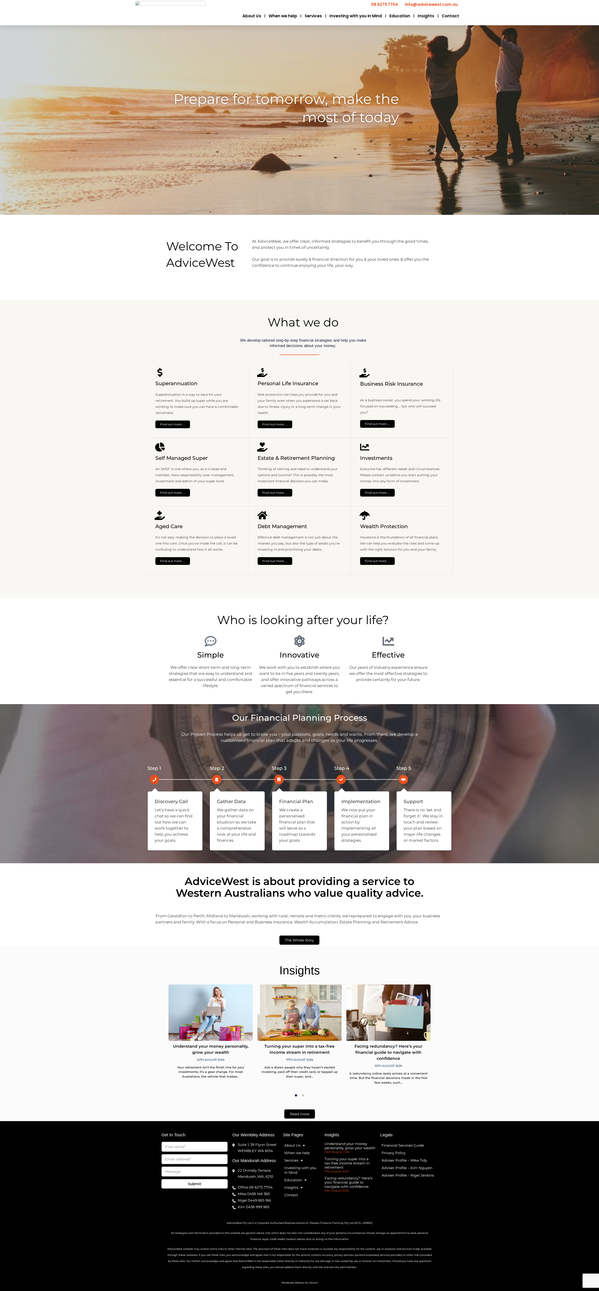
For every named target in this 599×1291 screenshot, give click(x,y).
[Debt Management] (262, 515)
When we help (283, 16)
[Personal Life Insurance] (262, 372)
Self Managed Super (181, 458)
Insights (426, 16)
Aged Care (169, 526)
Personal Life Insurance (288, 383)
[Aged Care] (159, 515)
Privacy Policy (393, 1153)
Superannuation (176, 383)
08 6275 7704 (384, 4)
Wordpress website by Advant (299, 1282)
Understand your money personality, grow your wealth (350, 1145)
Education (399, 16)
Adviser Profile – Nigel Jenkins (408, 1175)
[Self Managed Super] (159, 447)
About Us (251, 16)
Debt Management (282, 526)
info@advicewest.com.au (431, 4)
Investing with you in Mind (355, 16)
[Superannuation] (159, 372)
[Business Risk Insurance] (364, 372)
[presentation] (296, 1095)
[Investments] (364, 447)
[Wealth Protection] (364, 515)
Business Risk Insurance (391, 384)
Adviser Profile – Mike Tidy (404, 1160)
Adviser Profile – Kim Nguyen (407, 1168)
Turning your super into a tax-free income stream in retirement (347, 1163)
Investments (376, 458)
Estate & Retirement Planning (296, 458)
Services (313, 16)
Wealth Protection (384, 526)
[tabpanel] (210, 1034)
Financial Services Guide (403, 1145)
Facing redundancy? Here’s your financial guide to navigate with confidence (388, 1052)
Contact (450, 16)
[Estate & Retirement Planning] (262, 447)
